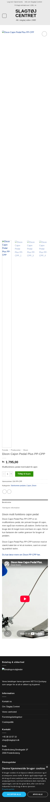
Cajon (29, 486)
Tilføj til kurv (24, 474)
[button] (15, 2)
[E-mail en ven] (9, 491)
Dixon (25, 450)
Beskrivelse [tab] (6, 502)
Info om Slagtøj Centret (33, 2)
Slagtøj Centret (26, 13)
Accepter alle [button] (14, 794)
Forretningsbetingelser (12, 717)
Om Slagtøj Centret (11, 706)
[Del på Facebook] (4, 491)
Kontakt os (7, 701)
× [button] (47, 767)
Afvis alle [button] (38, 794)
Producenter (16, 450)
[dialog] (25, 783)
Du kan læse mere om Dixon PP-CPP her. (21, 554)
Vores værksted (9, 712)
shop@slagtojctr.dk (10, 740)
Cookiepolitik (8, 722)
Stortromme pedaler (18, 486)
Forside (5, 450)
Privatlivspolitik (8, 789)
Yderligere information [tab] (11, 508)
